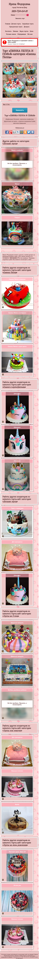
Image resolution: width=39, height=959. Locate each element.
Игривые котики (17, 771)
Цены (31, 31)
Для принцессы (17, 542)
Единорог (17, 394)
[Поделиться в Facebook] (7, 132)
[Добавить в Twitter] (28, 132)
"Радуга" (17, 217)
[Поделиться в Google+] (10, 132)
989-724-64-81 (19, 11)
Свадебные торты (27, 24)
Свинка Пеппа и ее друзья (17, 313)
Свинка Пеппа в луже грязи (17, 346)
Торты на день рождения (15, 845)
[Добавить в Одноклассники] (25, 132)
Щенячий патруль (17, 623)
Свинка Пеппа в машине (17, 279)
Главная (7, 24)
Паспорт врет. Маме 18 (17, 852)
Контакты (8, 31)
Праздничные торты (15, 27)
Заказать (20, 110)
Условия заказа (11, 34)
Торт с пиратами (17, 508)
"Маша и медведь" (17, 150)
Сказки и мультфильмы (14, 387)
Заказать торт (20, 18)
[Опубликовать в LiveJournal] (18, 132)
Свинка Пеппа (9, 272)
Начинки (15, 31)
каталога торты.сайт (10, 256)
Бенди (17, 804)
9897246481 (13, 258)
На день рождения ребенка (17, 690)
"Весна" (17, 184)
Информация (21, 34)
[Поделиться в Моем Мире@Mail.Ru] (21, 132)
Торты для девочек (12, 730)
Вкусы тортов (24, 31)
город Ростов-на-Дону (19, 7)
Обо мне (30, 34)
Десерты (26, 27)
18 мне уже (17, 885)
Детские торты (16, 24)
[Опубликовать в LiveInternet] (14, 132)
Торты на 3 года (10, 616)
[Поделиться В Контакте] (32, 132)
